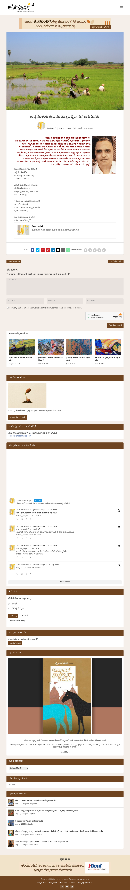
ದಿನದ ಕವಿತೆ (77, 129)
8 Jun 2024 (52, 527)
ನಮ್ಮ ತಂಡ (52, 883)
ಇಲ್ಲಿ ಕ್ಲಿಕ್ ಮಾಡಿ (15, 643)
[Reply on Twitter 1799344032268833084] (18, 557)
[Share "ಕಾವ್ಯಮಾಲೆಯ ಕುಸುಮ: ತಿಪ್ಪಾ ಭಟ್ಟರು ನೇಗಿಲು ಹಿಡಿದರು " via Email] (57, 250)
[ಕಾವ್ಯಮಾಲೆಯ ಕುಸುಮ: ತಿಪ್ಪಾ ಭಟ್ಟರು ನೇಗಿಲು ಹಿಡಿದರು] (68, 250)
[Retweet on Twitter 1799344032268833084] (22, 557)
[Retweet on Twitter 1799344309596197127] (22, 538)
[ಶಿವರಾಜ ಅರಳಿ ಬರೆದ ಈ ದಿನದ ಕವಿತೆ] (11, 823)
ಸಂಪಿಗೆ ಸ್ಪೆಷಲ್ (30, 814)
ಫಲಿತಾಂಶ (24, 616)
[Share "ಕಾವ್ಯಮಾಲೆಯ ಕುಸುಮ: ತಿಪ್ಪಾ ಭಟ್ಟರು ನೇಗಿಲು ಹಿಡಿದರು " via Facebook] (32, 250)
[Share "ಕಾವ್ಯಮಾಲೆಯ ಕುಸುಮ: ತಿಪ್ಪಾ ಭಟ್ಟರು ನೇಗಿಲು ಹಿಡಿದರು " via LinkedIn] (52, 250)
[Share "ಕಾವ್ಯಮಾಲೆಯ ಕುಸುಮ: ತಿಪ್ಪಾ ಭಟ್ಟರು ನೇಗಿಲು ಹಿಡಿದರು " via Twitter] (37, 250)
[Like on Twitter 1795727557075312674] (27, 574)
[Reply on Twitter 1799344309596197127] (18, 538)
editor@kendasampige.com (19, 436)
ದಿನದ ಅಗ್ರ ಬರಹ (31, 804)
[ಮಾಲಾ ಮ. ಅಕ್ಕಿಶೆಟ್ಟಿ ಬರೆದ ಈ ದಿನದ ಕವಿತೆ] (108, 347)
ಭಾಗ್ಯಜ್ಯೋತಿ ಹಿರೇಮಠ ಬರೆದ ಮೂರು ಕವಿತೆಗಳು (50, 359)
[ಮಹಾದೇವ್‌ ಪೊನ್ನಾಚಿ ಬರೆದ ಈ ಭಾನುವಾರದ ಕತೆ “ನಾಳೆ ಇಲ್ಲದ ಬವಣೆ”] (11, 843)
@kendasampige (39, 510)
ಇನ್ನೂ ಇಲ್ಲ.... (18, 608)
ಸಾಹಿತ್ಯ (36, 845)
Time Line (63, 883)
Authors (72, 883)
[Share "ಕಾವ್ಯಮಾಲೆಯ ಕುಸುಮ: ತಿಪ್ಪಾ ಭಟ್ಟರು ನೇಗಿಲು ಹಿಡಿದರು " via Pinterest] (47, 250)
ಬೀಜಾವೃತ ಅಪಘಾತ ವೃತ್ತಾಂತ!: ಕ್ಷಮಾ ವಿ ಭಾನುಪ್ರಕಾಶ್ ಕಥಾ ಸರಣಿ (34, 411)
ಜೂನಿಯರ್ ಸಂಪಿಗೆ (17, 417)
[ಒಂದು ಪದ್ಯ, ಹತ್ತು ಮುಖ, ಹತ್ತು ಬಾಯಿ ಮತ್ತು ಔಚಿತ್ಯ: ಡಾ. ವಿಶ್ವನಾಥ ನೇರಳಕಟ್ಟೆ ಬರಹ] (11, 812)
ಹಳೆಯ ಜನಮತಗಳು (17, 621)
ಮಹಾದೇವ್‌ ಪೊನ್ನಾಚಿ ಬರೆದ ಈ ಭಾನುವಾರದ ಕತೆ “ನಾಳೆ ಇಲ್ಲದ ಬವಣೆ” (42, 842)
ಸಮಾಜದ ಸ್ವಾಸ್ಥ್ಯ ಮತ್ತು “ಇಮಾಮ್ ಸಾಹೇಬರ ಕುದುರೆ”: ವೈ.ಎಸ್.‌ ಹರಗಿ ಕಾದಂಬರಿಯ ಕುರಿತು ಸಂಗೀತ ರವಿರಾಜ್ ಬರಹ (65, 740)
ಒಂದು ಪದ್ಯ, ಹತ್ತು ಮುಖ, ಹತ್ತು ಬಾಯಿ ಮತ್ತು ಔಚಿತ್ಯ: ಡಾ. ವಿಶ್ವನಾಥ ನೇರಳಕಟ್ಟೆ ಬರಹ (46, 811)
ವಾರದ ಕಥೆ (29, 845)
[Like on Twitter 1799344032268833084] (27, 557)
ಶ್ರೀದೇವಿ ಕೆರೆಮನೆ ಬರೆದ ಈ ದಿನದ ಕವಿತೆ (20, 359)
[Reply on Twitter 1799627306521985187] (18, 519)
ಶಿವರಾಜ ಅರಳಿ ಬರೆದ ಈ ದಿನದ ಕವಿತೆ (29, 821)
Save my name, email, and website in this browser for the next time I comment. (46, 308)
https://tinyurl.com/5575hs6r (28, 516)
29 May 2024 (53, 565)
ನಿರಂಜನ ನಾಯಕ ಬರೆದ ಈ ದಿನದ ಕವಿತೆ (78, 359)
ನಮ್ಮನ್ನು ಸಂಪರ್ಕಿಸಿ (85, 883)
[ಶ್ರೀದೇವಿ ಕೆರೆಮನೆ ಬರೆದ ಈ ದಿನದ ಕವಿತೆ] (22, 347)
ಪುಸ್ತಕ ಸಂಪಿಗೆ (39, 835)
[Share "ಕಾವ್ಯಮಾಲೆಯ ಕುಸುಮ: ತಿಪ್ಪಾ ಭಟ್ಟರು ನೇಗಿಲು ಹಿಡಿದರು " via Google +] (42, 250)
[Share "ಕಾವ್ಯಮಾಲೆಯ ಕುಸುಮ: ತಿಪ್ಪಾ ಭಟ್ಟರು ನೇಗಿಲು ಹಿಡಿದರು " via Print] (63, 250)
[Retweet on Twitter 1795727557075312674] (22, 574)
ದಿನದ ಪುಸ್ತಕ (30, 835)
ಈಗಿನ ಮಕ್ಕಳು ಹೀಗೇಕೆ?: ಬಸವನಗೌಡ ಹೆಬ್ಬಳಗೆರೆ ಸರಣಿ (35, 801)
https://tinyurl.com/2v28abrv (28, 535)
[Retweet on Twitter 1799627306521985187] (22, 519)
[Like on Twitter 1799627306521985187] (27, 519)
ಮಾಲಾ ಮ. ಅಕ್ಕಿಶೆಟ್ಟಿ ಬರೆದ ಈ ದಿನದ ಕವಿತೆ (107, 359)
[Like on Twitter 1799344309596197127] (27, 538)
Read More (65, 752)
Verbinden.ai (84, 879)
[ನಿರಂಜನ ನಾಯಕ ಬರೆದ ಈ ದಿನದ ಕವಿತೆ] (79, 347)
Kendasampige (24, 510)
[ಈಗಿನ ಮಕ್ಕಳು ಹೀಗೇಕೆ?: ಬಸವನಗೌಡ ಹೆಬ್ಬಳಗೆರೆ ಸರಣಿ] (11, 802)
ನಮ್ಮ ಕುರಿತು (41, 883)
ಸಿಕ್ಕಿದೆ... (15, 604)
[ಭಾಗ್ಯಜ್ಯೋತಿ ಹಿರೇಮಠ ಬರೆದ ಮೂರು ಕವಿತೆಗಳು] (51, 347)
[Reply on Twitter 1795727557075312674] (18, 574)
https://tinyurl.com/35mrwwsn (29, 554)
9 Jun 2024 (52, 510)
